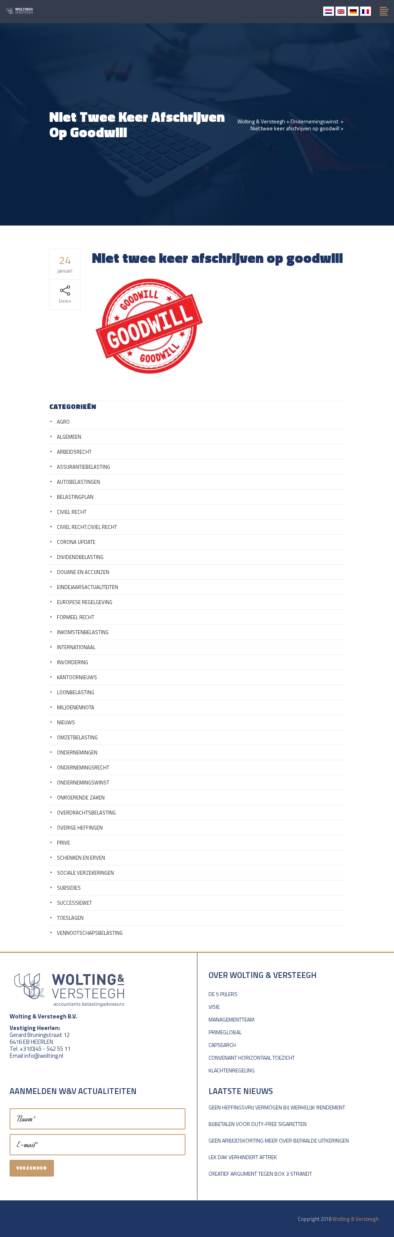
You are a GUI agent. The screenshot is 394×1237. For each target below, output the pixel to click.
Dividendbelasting (80, 557)
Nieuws (66, 722)
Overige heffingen (80, 827)
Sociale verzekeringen (85, 873)
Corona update (76, 542)
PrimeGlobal (225, 1032)
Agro (63, 422)
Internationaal (76, 647)
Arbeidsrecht (74, 452)
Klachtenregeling (232, 1070)
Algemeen (69, 437)
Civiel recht (72, 512)
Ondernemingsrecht (83, 767)
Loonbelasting (75, 692)
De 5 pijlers (223, 994)
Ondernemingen (77, 752)
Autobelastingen (78, 482)
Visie (214, 1007)
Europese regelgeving (84, 602)
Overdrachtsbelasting (86, 812)
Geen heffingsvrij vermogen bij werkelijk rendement (277, 1107)
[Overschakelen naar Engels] (341, 11)
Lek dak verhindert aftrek (243, 1157)
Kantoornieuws (77, 677)
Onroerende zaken (81, 797)
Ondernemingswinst (314, 121)
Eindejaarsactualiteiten (87, 587)
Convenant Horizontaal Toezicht (252, 1058)
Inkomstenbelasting (83, 632)
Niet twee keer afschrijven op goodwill (294, 128)
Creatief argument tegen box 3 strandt (260, 1174)
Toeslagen (70, 918)
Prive (63, 843)
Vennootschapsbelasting (90, 933)
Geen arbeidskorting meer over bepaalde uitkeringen (279, 1140)
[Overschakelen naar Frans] (365, 11)
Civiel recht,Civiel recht (87, 527)
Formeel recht (75, 617)
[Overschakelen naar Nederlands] (328, 11)
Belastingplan (75, 497)
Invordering (72, 662)
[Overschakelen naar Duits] (353, 11)
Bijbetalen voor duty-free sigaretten (258, 1124)
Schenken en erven (81, 858)
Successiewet (74, 903)
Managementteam (231, 1019)
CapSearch (222, 1045)
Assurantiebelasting (83, 467)
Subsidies (69, 888)
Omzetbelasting (77, 737)
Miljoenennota (75, 707)
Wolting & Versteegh (261, 121)
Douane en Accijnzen (83, 572)
